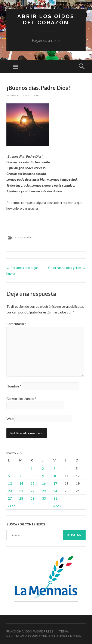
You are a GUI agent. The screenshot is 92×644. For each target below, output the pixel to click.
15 (32, 483)
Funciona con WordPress (30, 631)
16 (44, 483)
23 (44, 491)
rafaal (39, 95)
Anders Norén (69, 636)
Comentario (16, 324)
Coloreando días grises (67, 267)
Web (10, 418)
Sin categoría (24, 237)
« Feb (12, 506)
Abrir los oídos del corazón (45, 19)
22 (32, 491)
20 (10, 491)
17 (55, 483)
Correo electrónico (21, 398)
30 (44, 498)
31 (55, 498)
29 (32, 498)
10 (55, 476)
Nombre (13, 386)
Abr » (57, 506)
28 (21, 498)
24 (55, 491)
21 (21, 491)
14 (21, 483)
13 (10, 483)
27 (10, 498)
